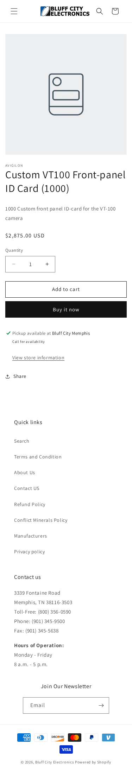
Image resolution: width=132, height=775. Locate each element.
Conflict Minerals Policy (40, 520)
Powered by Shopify (93, 762)
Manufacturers (30, 536)
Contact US (26, 488)
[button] (14, 11)
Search (22, 441)
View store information (38, 357)
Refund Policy (29, 504)
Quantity (14, 250)
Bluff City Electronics (55, 762)
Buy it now (66, 309)
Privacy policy (29, 551)
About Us (24, 472)
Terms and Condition (38, 457)
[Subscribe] (101, 705)
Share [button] (19, 376)
